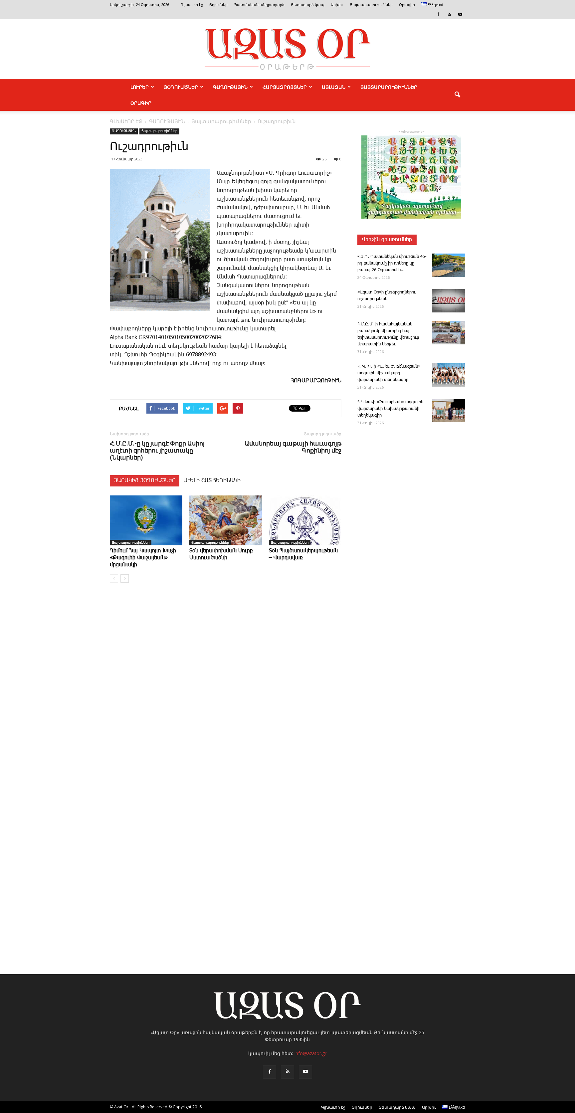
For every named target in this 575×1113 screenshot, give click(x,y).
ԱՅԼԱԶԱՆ (333, 87)
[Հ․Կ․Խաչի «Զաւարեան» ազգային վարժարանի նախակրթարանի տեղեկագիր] (448, 410)
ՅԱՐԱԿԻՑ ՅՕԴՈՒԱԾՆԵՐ (144, 480)
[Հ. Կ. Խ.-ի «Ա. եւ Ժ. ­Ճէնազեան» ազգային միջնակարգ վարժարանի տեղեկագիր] (448, 375)
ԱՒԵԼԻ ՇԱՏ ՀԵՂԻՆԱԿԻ (212, 480)
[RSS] (449, 14)
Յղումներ (218, 5)
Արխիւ (337, 5)
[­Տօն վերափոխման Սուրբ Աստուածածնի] (225, 520)
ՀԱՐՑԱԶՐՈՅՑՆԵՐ (285, 87)
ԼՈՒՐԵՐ (139, 87)
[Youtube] (460, 14)
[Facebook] (438, 14)
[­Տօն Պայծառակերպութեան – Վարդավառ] (305, 520)
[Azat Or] (287, 49)
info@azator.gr (310, 1053)
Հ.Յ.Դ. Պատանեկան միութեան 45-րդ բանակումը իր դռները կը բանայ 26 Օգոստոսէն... (392, 263)
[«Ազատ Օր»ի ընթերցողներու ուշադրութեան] (448, 300)
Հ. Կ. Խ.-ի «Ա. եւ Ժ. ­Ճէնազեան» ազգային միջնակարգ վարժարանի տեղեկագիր (388, 373)
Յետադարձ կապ (307, 5)
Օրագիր (407, 5)
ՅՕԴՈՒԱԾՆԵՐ (181, 87)
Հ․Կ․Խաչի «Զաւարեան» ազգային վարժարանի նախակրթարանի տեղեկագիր (390, 409)
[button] (457, 95)
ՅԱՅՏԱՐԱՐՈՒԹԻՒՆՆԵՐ (388, 87)
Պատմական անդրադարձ (259, 5)
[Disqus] (225, 689)
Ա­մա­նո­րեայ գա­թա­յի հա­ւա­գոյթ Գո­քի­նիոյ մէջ (293, 447)
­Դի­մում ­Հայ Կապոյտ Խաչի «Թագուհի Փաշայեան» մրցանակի (143, 557)
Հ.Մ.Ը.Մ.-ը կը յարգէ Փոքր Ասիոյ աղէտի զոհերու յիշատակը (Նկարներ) (157, 450)
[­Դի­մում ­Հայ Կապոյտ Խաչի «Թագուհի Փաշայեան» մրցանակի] (146, 520)
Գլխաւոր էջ (192, 5)
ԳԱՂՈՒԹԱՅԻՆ (230, 87)
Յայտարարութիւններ (371, 5)
